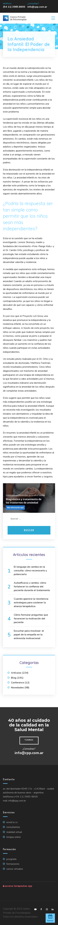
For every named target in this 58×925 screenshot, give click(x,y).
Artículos (16, 673)
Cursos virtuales (14, 869)
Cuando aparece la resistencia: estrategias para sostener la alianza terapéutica (31, 602)
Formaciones (12, 864)
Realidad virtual (14, 832)
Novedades (17, 687)
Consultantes (13, 827)
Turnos (29, 740)
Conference (17, 682)
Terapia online (13, 837)
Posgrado (11, 859)
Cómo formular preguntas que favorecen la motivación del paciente (31, 618)
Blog (13, 677)
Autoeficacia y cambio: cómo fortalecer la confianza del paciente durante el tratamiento (32, 586)
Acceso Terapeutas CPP (18, 886)
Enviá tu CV (12, 822)
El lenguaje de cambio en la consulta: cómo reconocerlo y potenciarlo (30, 570)
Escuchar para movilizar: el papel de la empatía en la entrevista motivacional (29, 634)
